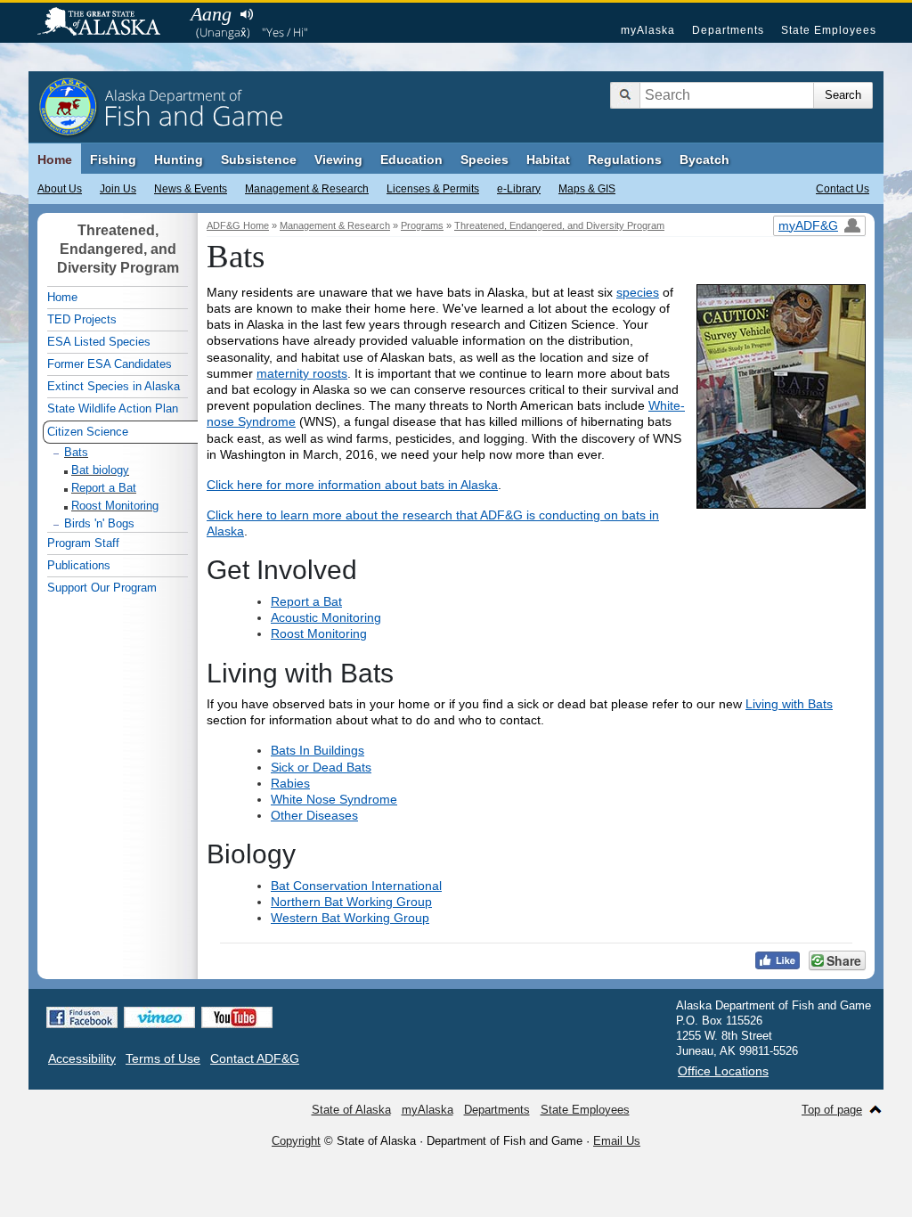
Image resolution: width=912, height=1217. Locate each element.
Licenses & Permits (433, 189)
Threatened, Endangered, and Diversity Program (559, 225)
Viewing (338, 159)
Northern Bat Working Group (351, 901)
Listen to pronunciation (246, 14)
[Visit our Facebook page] (82, 1017)
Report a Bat (306, 601)
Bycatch (704, 159)
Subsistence (259, 159)
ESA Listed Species (99, 341)
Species (484, 159)
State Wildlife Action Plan (112, 408)
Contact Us (842, 189)
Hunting (178, 159)
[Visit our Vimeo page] (159, 1017)
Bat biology (100, 470)
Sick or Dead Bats (321, 767)
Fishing (113, 159)
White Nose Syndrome (334, 799)
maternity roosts (301, 373)
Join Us (118, 189)
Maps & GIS (586, 189)
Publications (78, 565)
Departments (728, 30)
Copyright (296, 1141)
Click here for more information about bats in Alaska (352, 485)
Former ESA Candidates (109, 364)
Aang (211, 14)
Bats (76, 452)
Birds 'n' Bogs (99, 523)
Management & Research (307, 189)
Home (54, 159)
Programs (422, 225)
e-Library (519, 189)
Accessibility (82, 1058)
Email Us (616, 1141)
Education (411, 159)
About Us (59, 189)
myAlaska (648, 30)
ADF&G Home (238, 225)
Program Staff (83, 543)
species (637, 292)
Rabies (290, 783)
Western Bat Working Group (350, 918)
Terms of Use (163, 1058)
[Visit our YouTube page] (237, 1017)
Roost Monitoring (319, 633)
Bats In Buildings (317, 750)
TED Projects (82, 319)
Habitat (548, 159)
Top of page (832, 1109)
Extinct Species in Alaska (113, 386)
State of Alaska (107, 23)
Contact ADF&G (254, 1058)
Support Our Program (102, 587)
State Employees (828, 30)
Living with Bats (789, 704)
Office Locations (723, 1071)
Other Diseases (314, 815)
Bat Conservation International (356, 885)
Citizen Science (87, 431)
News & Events (190, 189)
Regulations (625, 159)
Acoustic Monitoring (326, 617)
